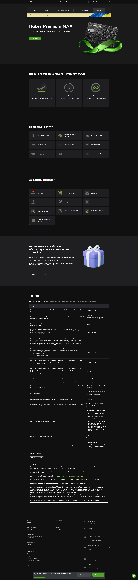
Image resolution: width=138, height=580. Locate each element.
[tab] (32, 185)
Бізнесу (56, 1)
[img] (35, 1)
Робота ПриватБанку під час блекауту (34, 565)
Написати (91, 560)
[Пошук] (108, 10)
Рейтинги (29, 529)
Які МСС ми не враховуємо (37, 274)
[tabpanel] (69, 211)
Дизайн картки (59, 531)
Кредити (47, 10)
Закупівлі (29, 531)
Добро (57, 525)
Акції (57, 522)
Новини (29, 522)
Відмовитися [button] (83, 574)
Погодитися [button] (98, 574)
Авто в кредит (59, 529)
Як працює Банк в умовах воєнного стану (33, 561)
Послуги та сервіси (63, 10)
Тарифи (29, 544)
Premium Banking (64, 1)
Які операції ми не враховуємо (38, 271)
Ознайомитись (93, 567)
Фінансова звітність (32, 527)
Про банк (104, 1)
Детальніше (55, 15)
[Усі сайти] (28, 2)
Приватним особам (47, 1)
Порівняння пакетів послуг (33, 546)
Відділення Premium (83, 10)
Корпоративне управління (33, 525)
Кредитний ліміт (31, 551)
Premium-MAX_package (37, 457)
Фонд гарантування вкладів (34, 556)
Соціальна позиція (31, 534)
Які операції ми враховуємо (37, 268)
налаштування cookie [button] (39, 577)
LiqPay (57, 527)
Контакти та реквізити (32, 558)
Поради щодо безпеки (32, 553)
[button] (42, 135)
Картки (34, 10)
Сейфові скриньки (31, 549)
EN (109, 1)
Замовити (35, 38)
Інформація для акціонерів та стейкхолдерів (34, 537)
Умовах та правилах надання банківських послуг (69, 476)
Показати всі (60, 535)
